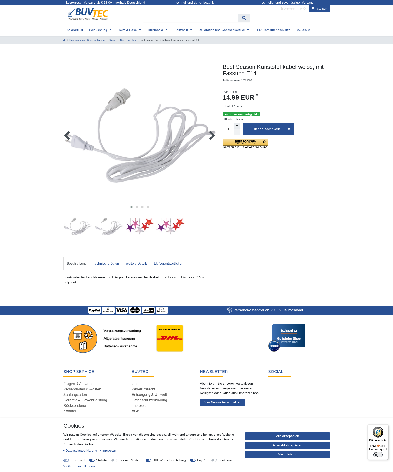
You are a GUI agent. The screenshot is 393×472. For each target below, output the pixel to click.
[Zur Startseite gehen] (64, 40)
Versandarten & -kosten (82, 389)
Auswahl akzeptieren (287, 445)
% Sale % (303, 30)
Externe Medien (130, 460)
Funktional (225, 460)
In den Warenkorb (267, 129)
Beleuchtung (98, 30)
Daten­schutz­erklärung (82, 450)
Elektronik (181, 30)
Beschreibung (77, 263)
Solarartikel (75, 30)
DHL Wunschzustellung (169, 460)
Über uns (139, 384)
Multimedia (155, 30)
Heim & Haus (128, 30)
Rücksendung (74, 405)
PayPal (202, 460)
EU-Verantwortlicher (168, 263)
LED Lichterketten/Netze (272, 30)
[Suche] (244, 18)
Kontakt (69, 411)
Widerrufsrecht (143, 389)
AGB (135, 411)
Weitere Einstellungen (79, 466)
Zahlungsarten (75, 395)
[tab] (76, 263)
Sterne (112, 40)
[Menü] (385, 427)
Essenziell (78, 460)
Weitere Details (136, 263)
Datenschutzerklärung (149, 400)
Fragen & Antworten (79, 384)
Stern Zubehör (128, 40)
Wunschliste (235, 119)
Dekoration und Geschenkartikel (222, 30)
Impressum (140, 405)
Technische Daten (106, 263)
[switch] (378, 454)
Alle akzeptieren (287, 436)
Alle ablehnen (287, 454)
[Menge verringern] (237, 132)
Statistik (101, 460)
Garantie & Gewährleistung (85, 400)
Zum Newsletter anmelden (222, 402)
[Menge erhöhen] (237, 126)
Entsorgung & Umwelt (149, 395)
